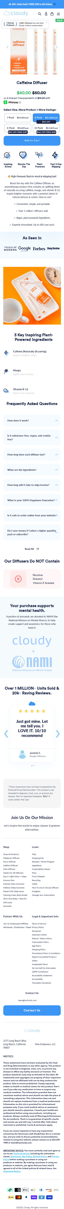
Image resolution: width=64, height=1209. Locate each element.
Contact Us (32, 1010)
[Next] (56, 47)
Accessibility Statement (42, 975)
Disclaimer (36, 931)
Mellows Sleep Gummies (13, 887)
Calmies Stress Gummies (13, 884)
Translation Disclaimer (41, 983)
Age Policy (36, 946)
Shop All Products (11, 854)
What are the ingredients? (21, 469)
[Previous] (7, 47)
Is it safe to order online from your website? (32, 515)
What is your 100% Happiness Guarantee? (31, 500)
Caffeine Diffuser (10, 865)
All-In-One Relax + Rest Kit (14, 898)
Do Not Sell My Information (44, 968)
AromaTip (7, 906)
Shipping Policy (38, 949)
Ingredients (37, 865)
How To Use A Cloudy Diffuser (45, 887)
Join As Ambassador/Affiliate (15, 923)
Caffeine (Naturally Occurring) (29, 353)
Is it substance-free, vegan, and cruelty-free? (29, 437)
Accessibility (37, 979)
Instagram (36, 891)
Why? (45, 796)
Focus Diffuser (9, 861)
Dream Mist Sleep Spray (13, 891)
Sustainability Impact (41, 869)
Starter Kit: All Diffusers (13, 873)
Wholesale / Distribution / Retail (17, 927)
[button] (6, 733)
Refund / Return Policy (42, 938)
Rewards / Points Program (43, 861)
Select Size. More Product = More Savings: (30, 110)
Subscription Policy (40, 942)
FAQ (34, 854)
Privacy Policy (38, 927)
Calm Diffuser (9, 869)
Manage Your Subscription (43, 895)
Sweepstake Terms (40, 964)
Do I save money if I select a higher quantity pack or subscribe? (31, 532)
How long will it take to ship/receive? (28, 484)
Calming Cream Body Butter (15, 895)
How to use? (45, 197)
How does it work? (18, 420)
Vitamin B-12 (24, 391)
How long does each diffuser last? (26, 454)
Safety (34, 884)
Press (34, 873)
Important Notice (39, 934)
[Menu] (58, 13)
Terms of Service (39, 923)
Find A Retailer (38, 876)
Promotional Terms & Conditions (46, 953)
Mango (23, 372)
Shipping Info (38, 858)
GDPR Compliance (40, 971)
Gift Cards (7, 902)
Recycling (36, 880)
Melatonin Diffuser (11, 858)
